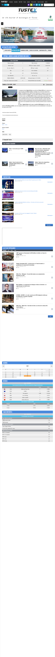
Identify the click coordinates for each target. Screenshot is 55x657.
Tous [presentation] (15, 250)
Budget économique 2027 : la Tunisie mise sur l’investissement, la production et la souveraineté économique (30, 264)
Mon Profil (20, 2)
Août (27, 366)
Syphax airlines (4, 134)
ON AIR (6, 4)
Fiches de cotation (33, 50)
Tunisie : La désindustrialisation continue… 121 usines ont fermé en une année (29, 202)
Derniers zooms (24, 50)
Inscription (16, 2)
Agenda (28, 2)
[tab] (5, 250)
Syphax (3, 120)
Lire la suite (50, 182)
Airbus (10, 134)
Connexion (11, 2)
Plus (50, 316)
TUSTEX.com (4, 2)
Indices (46, 2)
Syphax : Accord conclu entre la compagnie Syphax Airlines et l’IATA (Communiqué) (16, 163)
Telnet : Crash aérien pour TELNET (16, 148)
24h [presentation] (8, 250)
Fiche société (8, 50)
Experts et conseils (40, 2)
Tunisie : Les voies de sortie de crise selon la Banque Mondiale (26, 191)
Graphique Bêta (43, 50)
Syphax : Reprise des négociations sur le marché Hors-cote (42, 162)
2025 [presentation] (12, 250)
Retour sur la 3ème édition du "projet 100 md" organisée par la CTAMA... (28, 179)
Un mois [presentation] (4, 250)
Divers (6, 124)
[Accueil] (27, 11)
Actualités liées (15, 50)
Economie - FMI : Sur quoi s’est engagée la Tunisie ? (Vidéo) (25, 213)
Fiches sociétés (33, 2)
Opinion (49, 50)
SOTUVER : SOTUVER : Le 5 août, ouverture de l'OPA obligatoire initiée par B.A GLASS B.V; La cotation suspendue (31, 295)
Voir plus (48, 225)
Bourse (25, 2)
